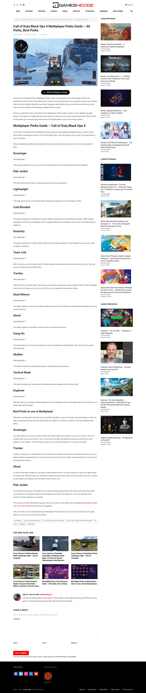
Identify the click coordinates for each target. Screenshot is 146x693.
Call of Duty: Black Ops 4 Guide (53, 520)
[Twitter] (21, 673)
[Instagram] (26, 673)
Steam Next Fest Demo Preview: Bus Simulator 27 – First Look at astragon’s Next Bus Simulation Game (115, 223)
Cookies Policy (115, 689)
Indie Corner (118, 11)
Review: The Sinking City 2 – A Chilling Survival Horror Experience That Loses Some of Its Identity (115, 78)
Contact (130, 5)
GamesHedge (27, 689)
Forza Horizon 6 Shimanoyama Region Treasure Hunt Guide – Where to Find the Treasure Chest (26, 583)
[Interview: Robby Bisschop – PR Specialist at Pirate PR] (117, 425)
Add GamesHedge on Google (57, 92)
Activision (17, 520)
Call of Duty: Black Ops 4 (29, 19)
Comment (17, 619)
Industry (76, 11)
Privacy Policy (92, 689)
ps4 (15, 524)
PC (95, 520)
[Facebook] (15, 673)
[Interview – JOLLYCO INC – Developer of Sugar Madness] (117, 318)
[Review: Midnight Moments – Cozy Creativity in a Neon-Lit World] (116, 98)
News (18, 11)
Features (29, 11)
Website (74, 643)
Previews (41, 11)
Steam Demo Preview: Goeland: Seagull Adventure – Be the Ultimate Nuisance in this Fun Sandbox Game (116, 258)
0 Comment (43, 34)
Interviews (90, 11)
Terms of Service (127, 689)
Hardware (104, 11)
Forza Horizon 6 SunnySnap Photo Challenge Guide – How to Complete (84, 555)
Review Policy (103, 689)
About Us (82, 689)
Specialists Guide (90, 503)
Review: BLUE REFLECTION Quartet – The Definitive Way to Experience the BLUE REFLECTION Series (116, 145)
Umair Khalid (17, 34)
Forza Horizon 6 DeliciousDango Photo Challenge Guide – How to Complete (25, 555)
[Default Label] (31, 673)
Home (16, 19)
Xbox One (31, 524)
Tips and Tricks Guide (21, 506)
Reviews (54, 11)
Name (15, 643)
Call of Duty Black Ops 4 (32, 520)
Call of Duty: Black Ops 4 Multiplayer (79, 520)
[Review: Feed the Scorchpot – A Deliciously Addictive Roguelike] (116, 32)
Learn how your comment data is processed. (59, 657)
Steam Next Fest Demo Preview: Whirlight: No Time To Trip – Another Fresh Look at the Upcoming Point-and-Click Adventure (116, 290)
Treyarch (22, 524)
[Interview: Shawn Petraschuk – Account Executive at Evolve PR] (117, 353)
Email (44, 643)
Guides (65, 11)
